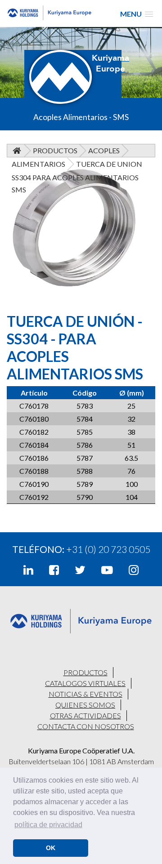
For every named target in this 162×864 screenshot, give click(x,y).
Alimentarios (38, 164)
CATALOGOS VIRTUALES (85, 683)
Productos (55, 150)
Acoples (104, 150)
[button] (137, 13)
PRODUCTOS (85, 672)
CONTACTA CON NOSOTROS (85, 726)
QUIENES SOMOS (85, 704)
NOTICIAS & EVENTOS (85, 694)
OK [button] (50, 847)
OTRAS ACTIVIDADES (85, 715)
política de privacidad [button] (48, 824)
